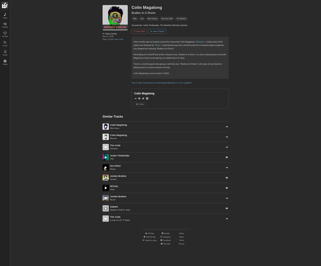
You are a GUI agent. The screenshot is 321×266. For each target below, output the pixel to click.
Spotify (167, 233)
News (181, 237)
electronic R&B (167, 19)
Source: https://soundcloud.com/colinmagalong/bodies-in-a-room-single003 (161, 83)
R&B (134, 19)
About (181, 233)
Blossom (200, 42)
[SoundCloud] (135, 99)
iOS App (151, 233)
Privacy (181, 244)
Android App (151, 237)
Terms (181, 240)
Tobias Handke (111, 34)
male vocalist (152, 19)
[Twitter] (143, 99)
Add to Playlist (158, 31)
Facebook (167, 240)
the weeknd (181, 19)
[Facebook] (139, 99)
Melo (158, 45)
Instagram (167, 237)
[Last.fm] (147, 99)
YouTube (166, 244)
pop (142, 19)
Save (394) (140, 31)
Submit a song (151, 240)
